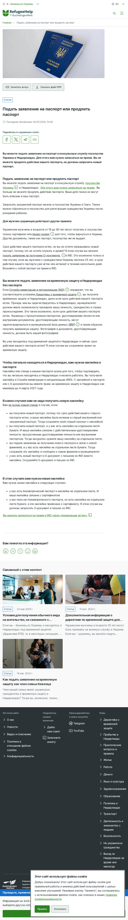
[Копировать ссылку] (35, 140)
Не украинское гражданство (113, 845)
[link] (18, 13)
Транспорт (110, 813)
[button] (43, 234)
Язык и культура (114, 781)
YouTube (79, 730)
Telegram (79, 723)
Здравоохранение (115, 788)
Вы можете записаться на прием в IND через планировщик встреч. (45, 515)
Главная (7, 22)
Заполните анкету (53, 740)
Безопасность (112, 836)
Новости (12, 727)
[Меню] (121, 13)
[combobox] (21, 4)
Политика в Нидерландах (112, 805)
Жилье (108, 759)
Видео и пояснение (19, 734)
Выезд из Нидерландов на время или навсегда (114, 860)
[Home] (18, 13)
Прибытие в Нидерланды (112, 736)
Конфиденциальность (20, 756)
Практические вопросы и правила (112, 749)
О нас (10, 719)
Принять (42, 909)
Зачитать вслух (19, 87)
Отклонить (60, 909)
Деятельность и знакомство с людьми (113, 825)
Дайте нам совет (53, 729)
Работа (108, 767)
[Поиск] (114, 13)
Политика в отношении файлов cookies (19, 746)
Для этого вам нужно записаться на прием (67, 187)
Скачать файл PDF (51, 87)
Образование (112, 796)
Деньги (108, 774)
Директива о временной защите (111, 724)
